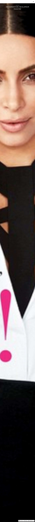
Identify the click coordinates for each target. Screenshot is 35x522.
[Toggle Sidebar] (33, 1)
